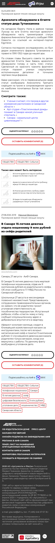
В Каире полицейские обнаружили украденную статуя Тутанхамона (27, 200)
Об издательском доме (15, 429)
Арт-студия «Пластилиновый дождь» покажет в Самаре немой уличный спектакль (26, 112)
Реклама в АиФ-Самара (15, 440)
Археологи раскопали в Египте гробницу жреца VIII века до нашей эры (30, 183)
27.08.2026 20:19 (8, 215)
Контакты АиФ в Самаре (16, 450)
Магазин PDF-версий (14, 433)
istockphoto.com (9, 271)
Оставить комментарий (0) (27, 141)
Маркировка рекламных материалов (23, 454)
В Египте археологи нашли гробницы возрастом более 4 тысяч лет (28, 175)
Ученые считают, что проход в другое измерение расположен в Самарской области (26, 104)
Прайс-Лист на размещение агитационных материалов (18, 445)
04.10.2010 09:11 (8, 11)
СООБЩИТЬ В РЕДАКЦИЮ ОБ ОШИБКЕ (22, 458)
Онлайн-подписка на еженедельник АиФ (26, 437)
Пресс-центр (39, 429)
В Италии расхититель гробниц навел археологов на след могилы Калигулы (29, 192)
